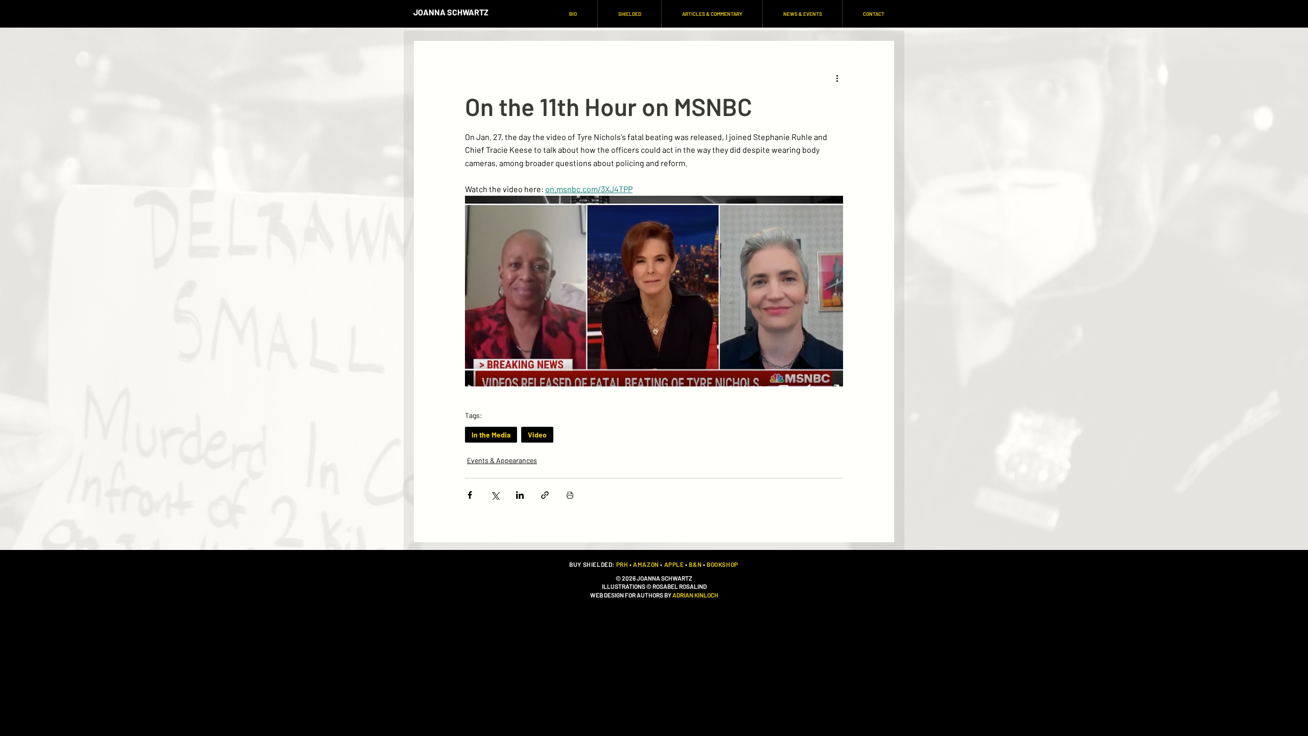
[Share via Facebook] (470, 495)
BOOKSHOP (722, 564)
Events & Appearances (502, 460)
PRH (622, 564)
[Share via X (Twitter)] (495, 495)
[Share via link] (545, 495)
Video (537, 434)
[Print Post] (570, 495)
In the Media (491, 434)
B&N (695, 564)
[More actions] (837, 78)
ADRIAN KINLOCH (695, 595)
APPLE (674, 564)
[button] (629, 14)
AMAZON (646, 564)
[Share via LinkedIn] (520, 495)
